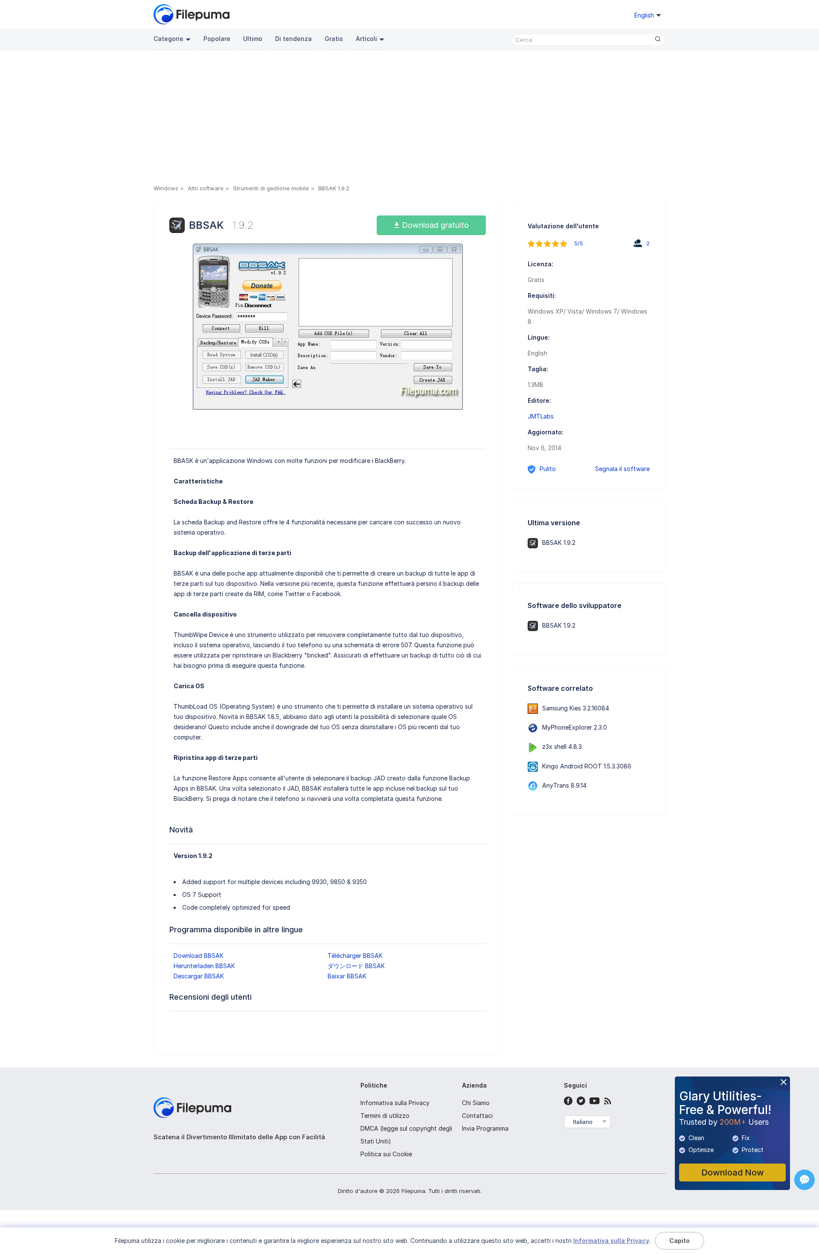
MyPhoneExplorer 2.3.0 (574, 727)
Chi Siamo (476, 1102)
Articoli (366, 38)
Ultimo (252, 38)
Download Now (732, 1172)
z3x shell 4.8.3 (562, 746)
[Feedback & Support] (804, 1180)
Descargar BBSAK (199, 976)
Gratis (334, 38)
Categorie (168, 38)
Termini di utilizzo (385, 1115)
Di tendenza (293, 38)
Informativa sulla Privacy (395, 1102)
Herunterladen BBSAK (204, 965)
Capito (679, 1240)
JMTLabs (541, 416)
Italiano (582, 1121)
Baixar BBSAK (347, 976)
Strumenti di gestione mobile (271, 188)
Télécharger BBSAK (355, 955)
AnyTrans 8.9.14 (564, 785)
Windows (166, 188)
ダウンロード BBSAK (356, 965)
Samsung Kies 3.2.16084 (575, 708)
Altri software (206, 188)
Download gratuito (434, 225)
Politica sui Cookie (386, 1154)
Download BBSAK (199, 955)
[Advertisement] (409, 119)
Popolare (216, 38)
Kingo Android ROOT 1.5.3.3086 (586, 766)
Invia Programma (485, 1128)
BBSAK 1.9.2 (558, 542)
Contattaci (477, 1115)
